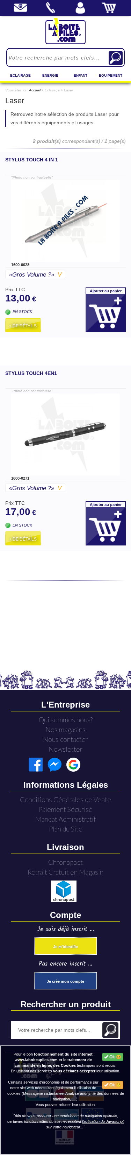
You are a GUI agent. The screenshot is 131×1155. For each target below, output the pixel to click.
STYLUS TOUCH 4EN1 (31, 373)
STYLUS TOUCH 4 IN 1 (31, 159)
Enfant (80, 75)
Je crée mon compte (65, 981)
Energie (50, 75)
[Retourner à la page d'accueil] (65, 31)
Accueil (35, 90)
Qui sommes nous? (66, 720)
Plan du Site (65, 829)
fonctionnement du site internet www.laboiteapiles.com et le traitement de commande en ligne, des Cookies (54, 1059)
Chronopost (65, 862)
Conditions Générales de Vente (65, 799)
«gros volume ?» (35, 274)
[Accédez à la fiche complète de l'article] (65, 221)
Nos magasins (65, 729)
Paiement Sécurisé (65, 809)
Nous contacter (65, 739)
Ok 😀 (114, 1057)
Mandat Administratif (65, 819)
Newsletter (65, 749)
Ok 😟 (114, 1085)
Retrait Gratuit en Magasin (65, 872)
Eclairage (20, 75)
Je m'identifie (65, 947)
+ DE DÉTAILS (23, 325)
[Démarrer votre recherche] (116, 58)
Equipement (110, 75)
